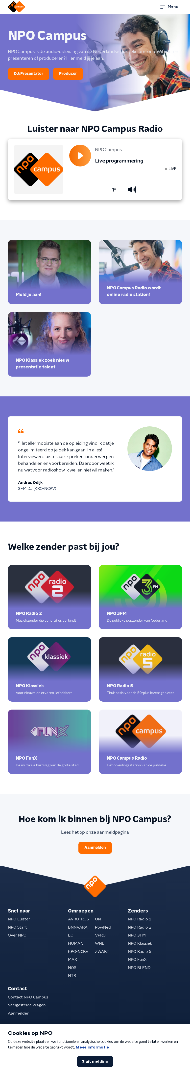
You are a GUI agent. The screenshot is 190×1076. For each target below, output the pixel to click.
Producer (68, 74)
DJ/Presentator (28, 74)
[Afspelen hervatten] (80, 155)
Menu (173, 7)
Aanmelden (95, 848)
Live (172, 169)
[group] (49, 272)
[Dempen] (132, 189)
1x (114, 189)
